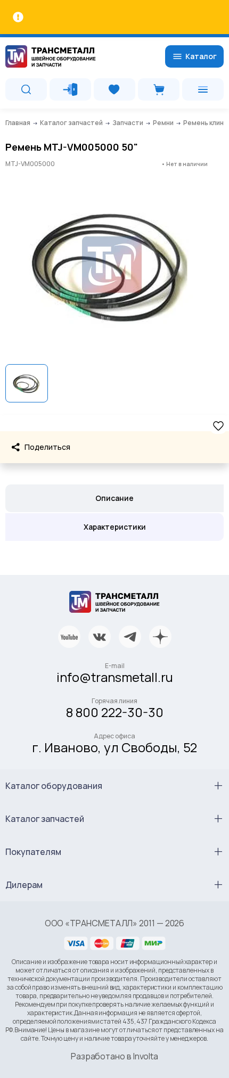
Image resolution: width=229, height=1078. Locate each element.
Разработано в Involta (114, 1056)
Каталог (201, 56)
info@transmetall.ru (114, 677)
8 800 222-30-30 (114, 712)
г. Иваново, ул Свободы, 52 (114, 747)
